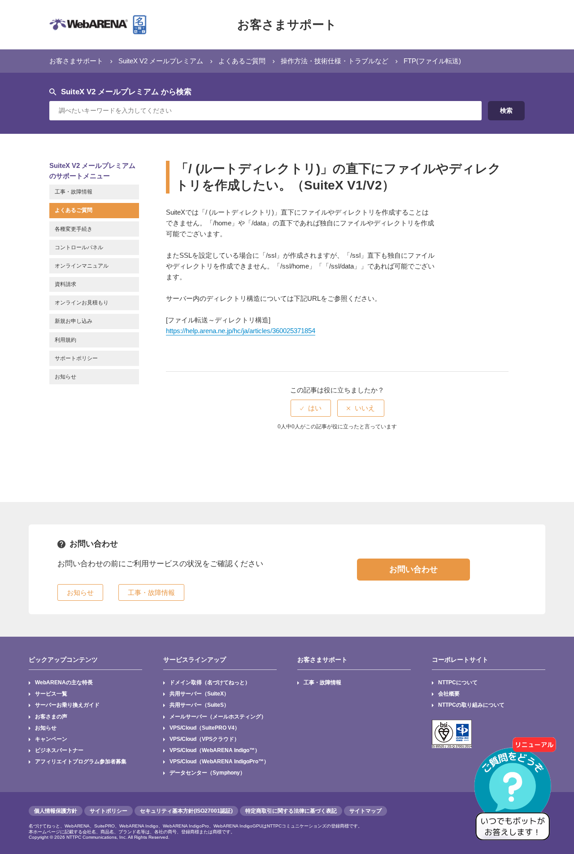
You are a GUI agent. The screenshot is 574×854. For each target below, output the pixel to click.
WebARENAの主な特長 (64, 682)
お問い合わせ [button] (413, 569)
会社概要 (449, 694)
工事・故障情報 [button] (151, 592)
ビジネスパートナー (59, 750)
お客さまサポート (287, 24)
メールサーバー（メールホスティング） (218, 716)
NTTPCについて (458, 682)
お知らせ (46, 728)
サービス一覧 (51, 694)
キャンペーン (51, 739)
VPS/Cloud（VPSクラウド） (204, 739)
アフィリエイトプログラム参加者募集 (80, 761)
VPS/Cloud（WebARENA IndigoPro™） (219, 761)
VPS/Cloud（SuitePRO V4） (205, 728)
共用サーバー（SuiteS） (199, 705)
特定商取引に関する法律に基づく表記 (291, 811)
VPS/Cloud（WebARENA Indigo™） (215, 750)
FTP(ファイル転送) (432, 61)
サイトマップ (365, 811)
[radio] (311, 408)
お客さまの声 (51, 716)
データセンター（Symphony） (207, 773)
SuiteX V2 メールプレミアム (160, 61)
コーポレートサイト (460, 659)
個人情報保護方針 (55, 811)
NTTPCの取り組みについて (471, 705)
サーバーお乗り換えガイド (67, 705)
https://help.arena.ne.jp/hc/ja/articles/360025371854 (240, 331)
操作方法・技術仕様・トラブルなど (334, 61)
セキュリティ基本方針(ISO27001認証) (186, 811)
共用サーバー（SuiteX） (199, 694)
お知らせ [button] (80, 592)
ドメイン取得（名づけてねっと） (210, 682)
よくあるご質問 (241, 61)
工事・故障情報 (322, 682)
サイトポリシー (108, 811)
